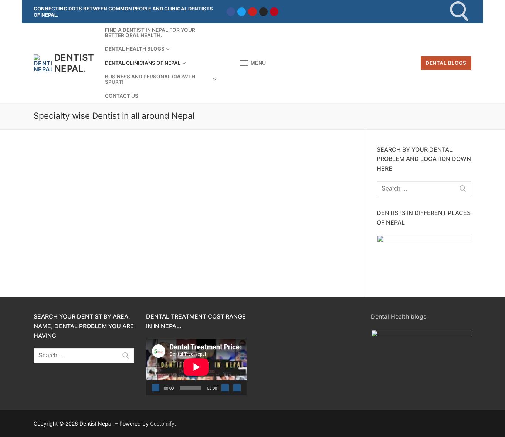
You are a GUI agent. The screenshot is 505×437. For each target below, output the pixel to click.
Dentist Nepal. (74, 63)
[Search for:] (424, 188)
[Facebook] (231, 11)
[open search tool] (459, 11)
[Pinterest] (274, 11)
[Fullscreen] (237, 387)
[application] (196, 367)
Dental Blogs (446, 63)
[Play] (155, 387)
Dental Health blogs (398, 316)
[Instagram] (263, 11)
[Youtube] (252, 11)
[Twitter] (241, 11)
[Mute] (225, 387)
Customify (162, 423)
